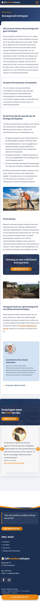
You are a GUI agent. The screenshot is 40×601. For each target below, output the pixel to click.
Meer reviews (10, 419)
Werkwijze (6, 542)
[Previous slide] (2, 449)
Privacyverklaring (25, 591)
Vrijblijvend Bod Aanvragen (11, 551)
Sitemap (4, 591)
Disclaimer (14, 593)
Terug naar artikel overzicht (15, 385)
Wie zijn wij (6, 548)
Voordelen (6, 545)
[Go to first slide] (38, 449)
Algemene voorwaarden (13, 591)
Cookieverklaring (6, 593)
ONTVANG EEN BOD (21, 269)
